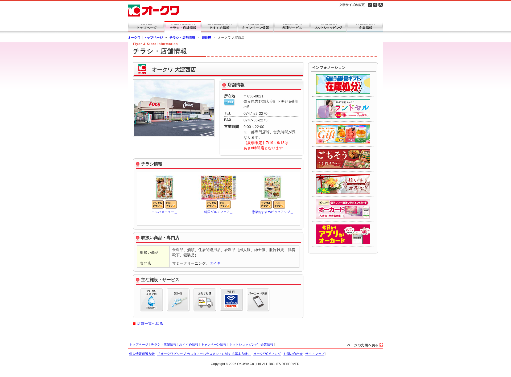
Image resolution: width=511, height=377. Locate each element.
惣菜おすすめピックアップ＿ (272, 212)
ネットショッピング (243, 344)
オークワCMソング (267, 354)
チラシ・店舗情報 (182, 37)
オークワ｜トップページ (145, 37)
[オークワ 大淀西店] (229, 103)
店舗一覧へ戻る (150, 323)
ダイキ (215, 263)
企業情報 (267, 344)
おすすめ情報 (188, 344)
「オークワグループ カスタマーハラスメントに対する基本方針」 (204, 354)
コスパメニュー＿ (164, 212)
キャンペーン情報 (213, 344)
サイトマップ (314, 354)
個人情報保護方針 (142, 354)
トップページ (138, 344)
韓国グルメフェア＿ (218, 212)
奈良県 (206, 37)
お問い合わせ (293, 354)
